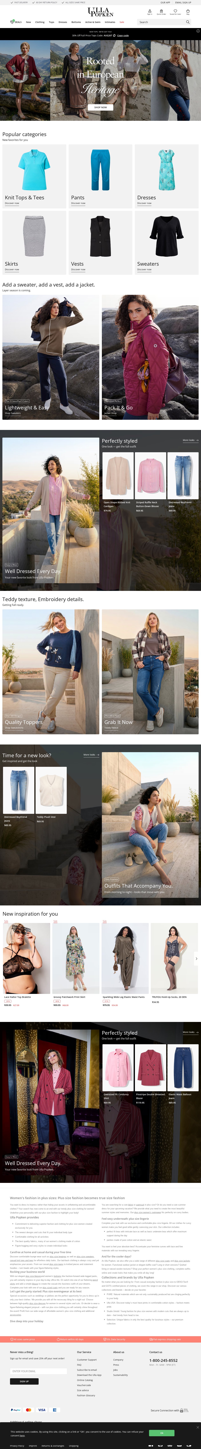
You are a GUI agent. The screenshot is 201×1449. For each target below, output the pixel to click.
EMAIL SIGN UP (183, 2)
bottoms (57, 1276)
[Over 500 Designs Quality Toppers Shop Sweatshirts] (50, 671)
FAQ (79, 1364)
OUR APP (165, 2)
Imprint (33, 1445)
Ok (161, 1432)
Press (116, 1364)
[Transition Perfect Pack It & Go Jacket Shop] (150, 357)
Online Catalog (85, 1380)
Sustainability (120, 1374)
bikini (130, 1205)
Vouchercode (84, 1385)
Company (118, 1359)
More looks (189, 440)
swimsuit (140, 1205)
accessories (15, 1315)
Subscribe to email (87, 1369)
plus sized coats (50, 1287)
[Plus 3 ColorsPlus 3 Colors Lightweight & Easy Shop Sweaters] (50, 357)
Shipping (73, 1445)
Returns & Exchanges (53, 1445)
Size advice (83, 1390)
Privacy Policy (17, 1445)
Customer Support (87, 1359)
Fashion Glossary (86, 1395)
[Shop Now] (100, 80)
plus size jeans (56, 1264)
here (22, 1435)
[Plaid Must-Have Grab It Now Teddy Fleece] (150, 671)
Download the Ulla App (89, 1374)
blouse (35, 1284)
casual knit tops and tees (21, 1260)
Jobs (115, 1369)
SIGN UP (24, 1381)
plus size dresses (37, 1303)
